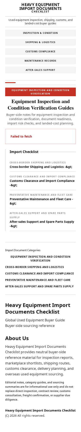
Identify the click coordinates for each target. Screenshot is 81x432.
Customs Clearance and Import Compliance (39, 273)
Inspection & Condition (40, 32)
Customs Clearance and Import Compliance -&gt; (42, 181)
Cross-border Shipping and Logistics (34, 267)
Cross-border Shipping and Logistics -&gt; (41, 165)
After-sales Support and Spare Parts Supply (39, 286)
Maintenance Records (41, 60)
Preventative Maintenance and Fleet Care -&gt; (41, 199)
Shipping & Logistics (40, 42)
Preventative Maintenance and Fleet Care (38, 280)
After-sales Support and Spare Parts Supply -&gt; (42, 220)
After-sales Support (41, 69)
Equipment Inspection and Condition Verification (40, 258)
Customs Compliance (40, 51)
